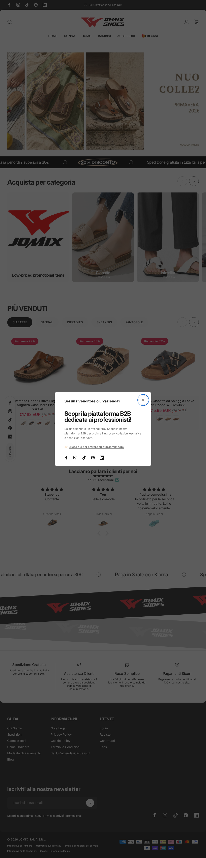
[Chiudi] (143, 400)
